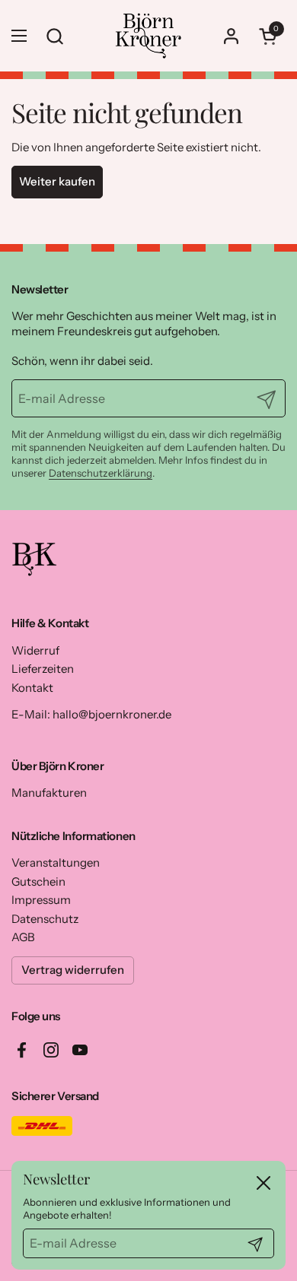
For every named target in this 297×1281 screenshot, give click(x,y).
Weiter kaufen (57, 181)
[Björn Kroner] (148, 35)
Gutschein (38, 881)
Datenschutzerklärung (100, 473)
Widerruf (35, 650)
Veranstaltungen (55, 862)
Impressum (41, 900)
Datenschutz (44, 919)
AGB (23, 937)
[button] (270, 36)
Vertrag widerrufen (72, 969)
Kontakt (32, 687)
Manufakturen (49, 792)
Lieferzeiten (42, 668)
